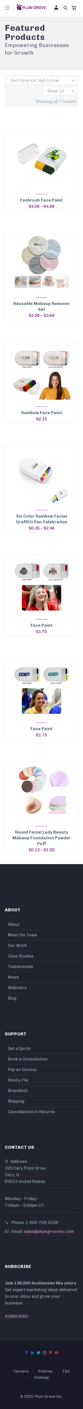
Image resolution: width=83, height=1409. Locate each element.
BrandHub (18, 1090)
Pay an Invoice (22, 1069)
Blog (12, 998)
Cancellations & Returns (31, 1111)
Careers (21, 1371)
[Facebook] (26, 1352)
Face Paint (41, 625)
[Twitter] (38, 1352)
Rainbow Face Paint (41, 412)
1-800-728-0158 (41, 1222)
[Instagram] (44, 1352)
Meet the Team (22, 934)
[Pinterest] (50, 1352)
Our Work (17, 945)
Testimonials (20, 966)
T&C (66, 1371)
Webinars (17, 987)
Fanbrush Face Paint (41, 200)
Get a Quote (19, 1048)
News (13, 977)
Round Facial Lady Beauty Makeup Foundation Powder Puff (41, 838)
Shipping (16, 1101)
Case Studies (20, 956)
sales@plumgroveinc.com (49, 1231)
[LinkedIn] (32, 1352)
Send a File (18, 1080)
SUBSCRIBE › (17, 1316)
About (14, 924)
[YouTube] (56, 1352)
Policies (45, 1371)
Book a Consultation (27, 1059)
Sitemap (41, 1377)
